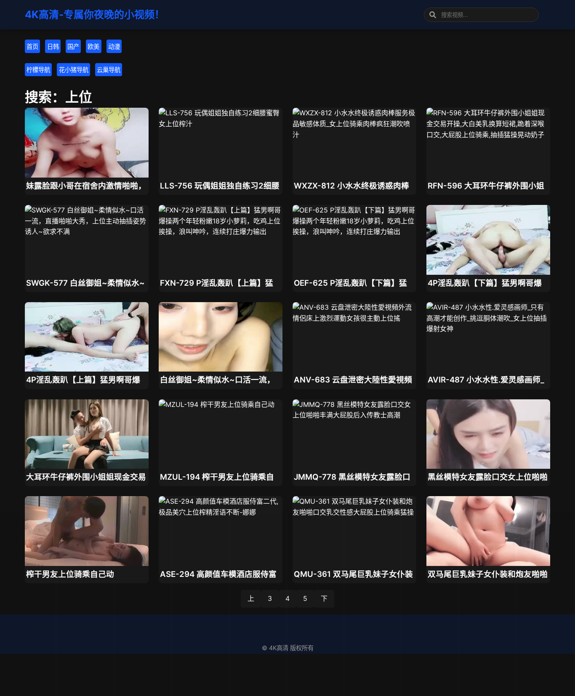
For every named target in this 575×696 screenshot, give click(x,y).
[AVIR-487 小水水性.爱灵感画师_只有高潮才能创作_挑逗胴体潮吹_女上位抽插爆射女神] (488, 328)
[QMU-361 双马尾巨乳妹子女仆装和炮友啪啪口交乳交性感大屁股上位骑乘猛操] (354, 512)
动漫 (114, 46)
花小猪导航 (73, 69)
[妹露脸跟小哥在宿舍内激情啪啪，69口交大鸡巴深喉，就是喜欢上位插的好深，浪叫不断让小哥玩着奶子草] (87, 175)
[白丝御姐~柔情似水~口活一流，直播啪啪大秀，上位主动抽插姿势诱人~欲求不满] (220, 369)
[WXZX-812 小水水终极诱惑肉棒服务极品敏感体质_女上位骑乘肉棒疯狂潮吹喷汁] (354, 134)
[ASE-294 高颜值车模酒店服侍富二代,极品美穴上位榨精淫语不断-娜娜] (220, 512)
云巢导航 (108, 69)
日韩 (53, 46)
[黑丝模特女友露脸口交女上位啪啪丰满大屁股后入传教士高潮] (488, 466)
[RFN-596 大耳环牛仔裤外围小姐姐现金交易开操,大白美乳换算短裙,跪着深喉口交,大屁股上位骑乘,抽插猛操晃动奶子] (488, 134)
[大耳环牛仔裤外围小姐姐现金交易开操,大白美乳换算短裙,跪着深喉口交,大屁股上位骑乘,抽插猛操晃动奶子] (87, 466)
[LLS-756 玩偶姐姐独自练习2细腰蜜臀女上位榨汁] (220, 124)
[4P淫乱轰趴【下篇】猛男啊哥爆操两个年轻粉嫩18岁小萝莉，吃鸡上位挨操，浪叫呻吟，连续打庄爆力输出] (488, 272)
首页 (32, 46)
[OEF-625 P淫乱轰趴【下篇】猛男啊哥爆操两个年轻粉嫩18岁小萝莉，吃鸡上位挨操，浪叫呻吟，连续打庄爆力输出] (354, 231)
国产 (73, 46)
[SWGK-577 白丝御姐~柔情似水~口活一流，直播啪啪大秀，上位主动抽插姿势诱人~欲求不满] (87, 231)
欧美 (93, 46)
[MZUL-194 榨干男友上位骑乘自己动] (216, 404)
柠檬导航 (38, 69)
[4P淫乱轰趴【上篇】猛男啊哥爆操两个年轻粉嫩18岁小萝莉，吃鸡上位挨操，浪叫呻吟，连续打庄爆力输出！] (87, 369)
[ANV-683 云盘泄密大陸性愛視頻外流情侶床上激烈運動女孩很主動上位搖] (354, 318)
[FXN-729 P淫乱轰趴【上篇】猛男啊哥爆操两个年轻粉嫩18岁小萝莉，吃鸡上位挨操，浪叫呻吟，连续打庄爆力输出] (220, 231)
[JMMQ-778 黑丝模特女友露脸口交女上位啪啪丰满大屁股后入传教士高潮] (354, 415)
